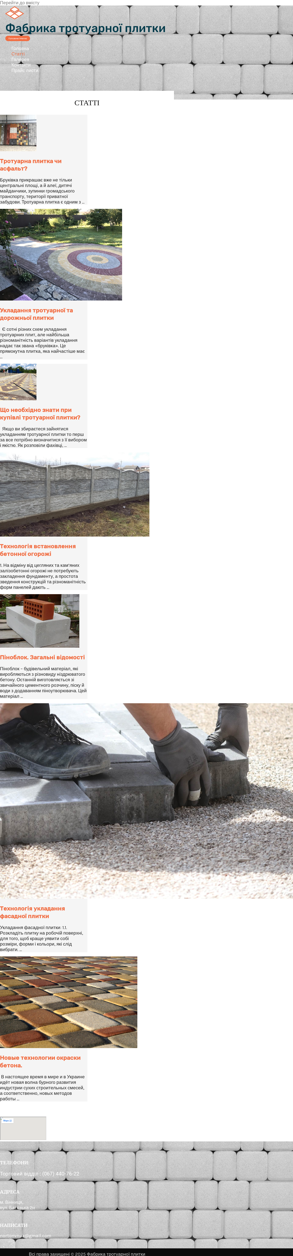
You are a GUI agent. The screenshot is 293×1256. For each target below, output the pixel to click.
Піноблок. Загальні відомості (42, 657)
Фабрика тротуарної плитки (85, 28)
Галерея (20, 59)
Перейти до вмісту (19, 3)
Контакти (21, 65)
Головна (20, 48)
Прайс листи (24, 70)
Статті (18, 54)
